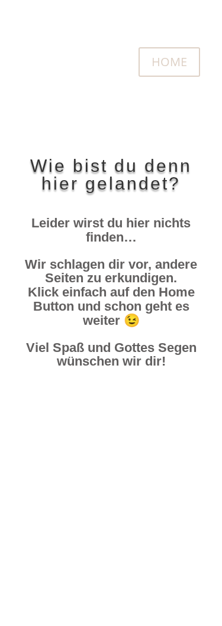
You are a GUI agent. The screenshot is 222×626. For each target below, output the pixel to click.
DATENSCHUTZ (146, 546)
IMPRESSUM (153, 499)
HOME (169, 62)
